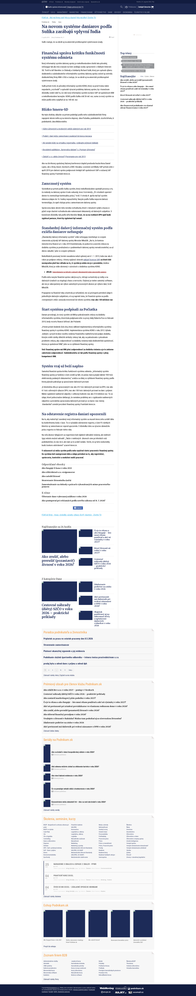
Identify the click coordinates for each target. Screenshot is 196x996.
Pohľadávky (102, 836)
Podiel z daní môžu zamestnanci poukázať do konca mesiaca (67, 136)
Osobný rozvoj (103, 829)
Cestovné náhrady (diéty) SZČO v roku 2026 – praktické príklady (102, 563)
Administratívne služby (51, 961)
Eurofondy (47, 857)
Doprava (46, 843)
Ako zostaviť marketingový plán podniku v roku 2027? (70, 698)
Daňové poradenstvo (50, 968)
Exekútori (46, 975)
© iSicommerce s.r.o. (53, 988)
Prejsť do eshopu (50, 946)
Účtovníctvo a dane (132, 836)
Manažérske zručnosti (78, 839)
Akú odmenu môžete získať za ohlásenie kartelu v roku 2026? (75, 767)
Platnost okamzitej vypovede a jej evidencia (64, 651)
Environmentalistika (50, 855)
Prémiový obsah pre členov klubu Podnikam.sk (73, 684)
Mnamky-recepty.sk (70, 2)
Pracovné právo (104, 839)
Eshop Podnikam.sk (56, 905)
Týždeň (147, 76)
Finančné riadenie (76, 825)
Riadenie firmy (103, 852)
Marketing (74, 12)
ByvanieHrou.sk (95, 2)
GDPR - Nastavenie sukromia (62, 991)
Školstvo (129, 825)
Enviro (45, 852)
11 (65, 670)
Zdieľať (79, 508)
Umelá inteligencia (132, 841)
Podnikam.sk (59, 2)
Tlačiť (112, 37)
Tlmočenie (129, 963)
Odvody (117, 12)
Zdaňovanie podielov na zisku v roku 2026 (102, 586)
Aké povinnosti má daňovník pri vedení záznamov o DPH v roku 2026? (102, 601)
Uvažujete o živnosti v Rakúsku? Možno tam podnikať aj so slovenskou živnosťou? (83, 718)
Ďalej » (70, 670)
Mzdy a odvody (103, 825)
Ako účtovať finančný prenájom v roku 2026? (65, 714)
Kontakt (51, 991)
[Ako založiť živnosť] (98, 923)
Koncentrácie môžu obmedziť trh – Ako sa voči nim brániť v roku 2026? (78, 802)
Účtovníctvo (100, 12)
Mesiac (152, 76)
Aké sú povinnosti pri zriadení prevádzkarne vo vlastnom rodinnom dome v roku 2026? (85, 706)
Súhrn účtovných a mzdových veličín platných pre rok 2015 (67, 129)
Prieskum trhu (103, 973)
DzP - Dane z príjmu (50, 850)
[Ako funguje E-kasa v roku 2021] (53, 923)
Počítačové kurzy (104, 966)
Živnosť (45, 12)
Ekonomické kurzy (49, 970)
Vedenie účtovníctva (132, 966)
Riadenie (101, 850)
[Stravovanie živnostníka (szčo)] (120, 923)
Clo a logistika (48, 836)
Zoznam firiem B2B (55, 955)
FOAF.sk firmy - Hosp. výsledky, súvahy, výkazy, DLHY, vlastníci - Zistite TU (71, 515)
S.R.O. (53, 12)
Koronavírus (75, 829)
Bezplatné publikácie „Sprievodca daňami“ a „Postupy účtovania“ (69, 149)
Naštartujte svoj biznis (129, 57)
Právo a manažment (105, 843)
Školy (128, 827)
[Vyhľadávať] (121, 7)
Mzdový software (76, 975)
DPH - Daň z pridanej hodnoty (53, 848)
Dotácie (46, 845)
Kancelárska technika (78, 963)
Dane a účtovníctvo (49, 841)
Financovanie (87, 12)
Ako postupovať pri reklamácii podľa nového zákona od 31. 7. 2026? (73, 500)
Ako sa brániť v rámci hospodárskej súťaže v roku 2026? (72, 752)
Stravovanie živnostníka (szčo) (56, 480)
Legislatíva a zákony (77, 832)
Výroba (128, 850)
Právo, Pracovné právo (106, 845)
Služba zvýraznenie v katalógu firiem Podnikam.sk (74, 941)
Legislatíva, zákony (77, 834)
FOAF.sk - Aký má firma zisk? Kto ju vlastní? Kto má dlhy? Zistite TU (69, 17)
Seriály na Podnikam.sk (58, 740)
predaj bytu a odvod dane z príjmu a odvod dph (65, 663)
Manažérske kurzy (76, 973)
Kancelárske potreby (77, 966)
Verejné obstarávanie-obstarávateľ (137, 845)
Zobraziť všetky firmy (51, 979)
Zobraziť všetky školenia (52, 896)
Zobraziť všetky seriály (52, 810)
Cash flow (47, 832)
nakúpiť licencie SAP (91, 259)
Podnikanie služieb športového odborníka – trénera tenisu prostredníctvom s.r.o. (81, 657)
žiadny (128, 852)
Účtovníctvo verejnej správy (134, 839)
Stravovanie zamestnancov (56, 645)
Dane (110, 12)
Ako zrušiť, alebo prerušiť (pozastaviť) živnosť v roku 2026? (58, 561)
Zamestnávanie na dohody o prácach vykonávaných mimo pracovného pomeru (79, 272)
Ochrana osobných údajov (80, 989)
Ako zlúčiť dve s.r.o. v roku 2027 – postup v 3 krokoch (69, 690)
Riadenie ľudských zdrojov (107, 855)
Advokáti (46, 963)
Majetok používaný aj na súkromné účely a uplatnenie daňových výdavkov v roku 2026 (102, 619)
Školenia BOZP (131, 961)
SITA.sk (51, 2)
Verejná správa (131, 843)
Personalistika (103, 834)
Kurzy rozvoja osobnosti (78, 968)
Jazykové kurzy (76, 961)
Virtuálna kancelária (132, 968)
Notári (101, 961)
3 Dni (141, 76)
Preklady (101, 968)
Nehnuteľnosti (103, 827)
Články (54, 22)
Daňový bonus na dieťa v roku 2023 (133, 71)
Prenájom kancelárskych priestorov (110, 970)
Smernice (129, 829)
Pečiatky (101, 963)
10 (60, 670)
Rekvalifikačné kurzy (105, 975)
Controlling (47, 839)
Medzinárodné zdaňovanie (79, 857)
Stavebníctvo (130, 832)
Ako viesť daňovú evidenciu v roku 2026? (67, 776)
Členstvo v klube (142, 12)
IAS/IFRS (74, 827)
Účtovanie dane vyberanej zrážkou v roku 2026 (64, 496)
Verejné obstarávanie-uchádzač (136, 848)
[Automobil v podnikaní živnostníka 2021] (142, 923)
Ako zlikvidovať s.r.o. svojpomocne (58, 472)
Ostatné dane (103, 832)
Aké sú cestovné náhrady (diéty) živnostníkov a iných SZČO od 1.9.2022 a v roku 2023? (137, 66)
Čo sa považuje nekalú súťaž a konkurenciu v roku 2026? (73, 789)
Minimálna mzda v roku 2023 (131, 61)
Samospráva (103, 857)
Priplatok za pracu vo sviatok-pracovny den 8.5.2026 (68, 638)
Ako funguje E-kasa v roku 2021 (57, 468)
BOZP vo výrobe (48, 829)
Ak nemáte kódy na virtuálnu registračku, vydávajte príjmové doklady (70, 143)
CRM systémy (48, 966)
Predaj (101, 848)
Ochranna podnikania (60, 755)
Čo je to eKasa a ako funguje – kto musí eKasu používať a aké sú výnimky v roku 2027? (137, 88)
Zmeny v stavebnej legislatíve (135, 857)
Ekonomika (127, 12)
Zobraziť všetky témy (51, 675)
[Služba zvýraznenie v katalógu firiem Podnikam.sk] (75, 923)
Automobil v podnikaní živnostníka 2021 (139, 941)
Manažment (62, 12)
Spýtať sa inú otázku (67, 675)
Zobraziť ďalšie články (51, 731)
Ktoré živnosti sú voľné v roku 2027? (135, 95)
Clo (45, 834)
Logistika (74, 836)
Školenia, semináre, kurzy (60, 819)
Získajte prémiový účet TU (75, 7)
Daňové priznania (59, 778)
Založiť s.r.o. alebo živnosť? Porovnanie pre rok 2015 (64, 156)
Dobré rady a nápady (83, 2)
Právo (100, 841)
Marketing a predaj (77, 845)
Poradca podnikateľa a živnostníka (65, 632)
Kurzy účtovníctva (76, 970)
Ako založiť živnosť (51, 476)
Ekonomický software (50, 973)
